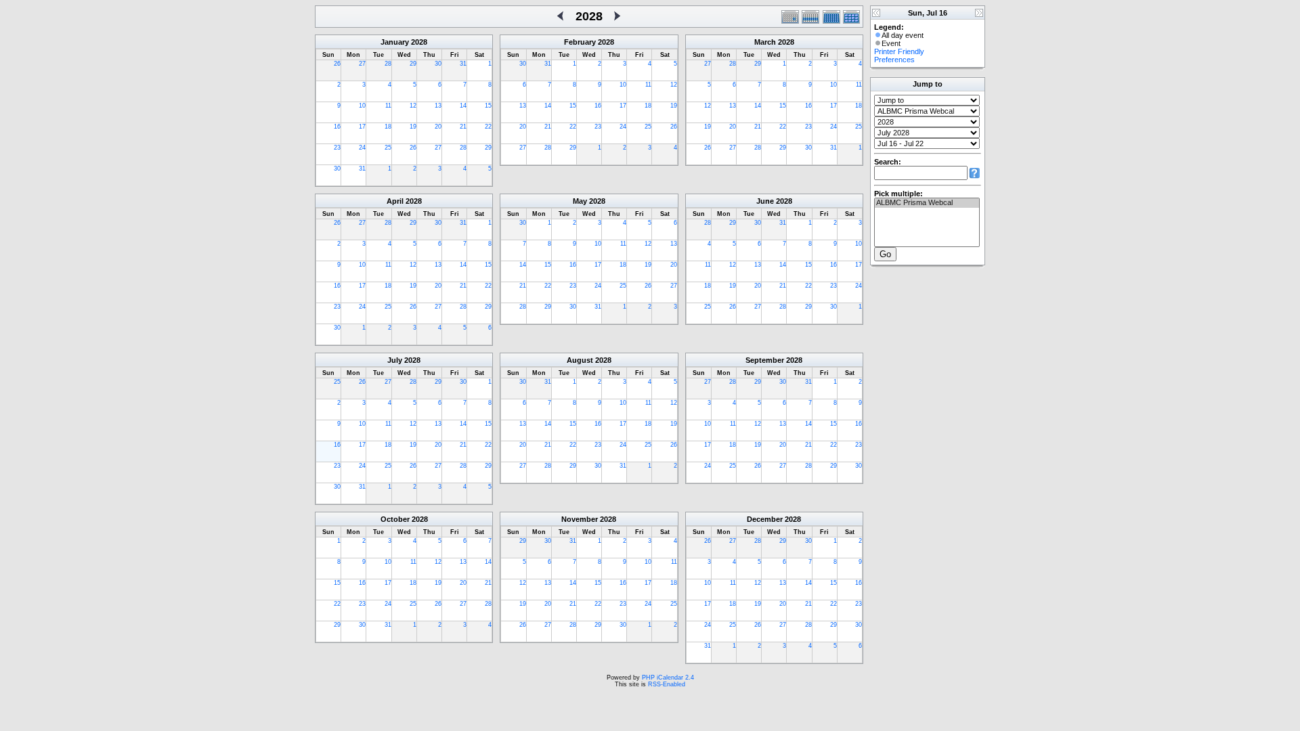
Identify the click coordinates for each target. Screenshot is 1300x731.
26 (337, 63)
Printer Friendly (899, 51)
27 (362, 63)
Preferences (894, 60)
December (765, 519)
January (395, 42)
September (764, 360)
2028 (419, 42)
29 (413, 63)
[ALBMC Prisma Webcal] (927, 203)
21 (463, 126)
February (580, 42)
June (765, 201)
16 (337, 126)
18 (388, 126)
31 (463, 63)
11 (388, 105)
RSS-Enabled (666, 684)
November (579, 519)
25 (388, 147)
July (394, 360)
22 (488, 126)
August (580, 360)
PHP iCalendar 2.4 (668, 677)
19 (413, 126)
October (395, 519)
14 (463, 105)
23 (337, 147)
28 (388, 63)
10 (362, 105)
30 (438, 63)
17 (362, 126)
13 (438, 105)
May (580, 201)
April (395, 201)
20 (438, 126)
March (765, 42)
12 (413, 105)
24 (362, 147)
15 (488, 105)
